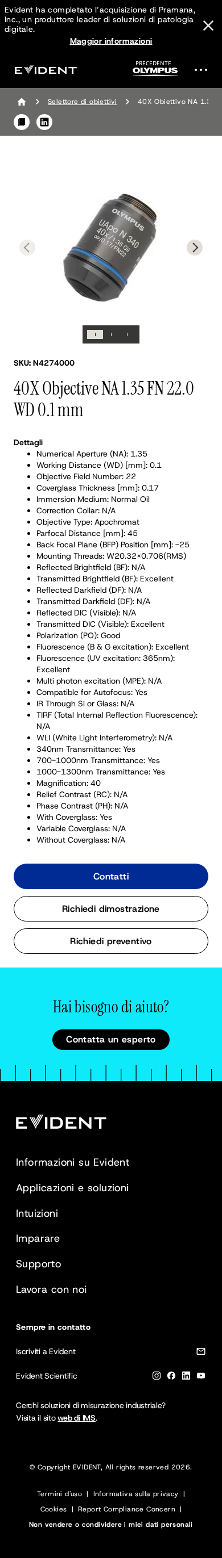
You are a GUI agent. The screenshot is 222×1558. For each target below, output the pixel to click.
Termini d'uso (59, 1493)
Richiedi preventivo (111, 941)
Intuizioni (37, 1213)
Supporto (38, 1264)
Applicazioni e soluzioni (72, 1188)
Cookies (53, 1509)
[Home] (21, 101)
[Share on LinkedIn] (44, 122)
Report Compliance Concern (126, 1509)
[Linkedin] (186, 1378)
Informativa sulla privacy (136, 1493)
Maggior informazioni (111, 41)
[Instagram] (156, 1378)
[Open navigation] (204, 69)
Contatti (111, 876)
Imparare (38, 1238)
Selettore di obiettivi (82, 101)
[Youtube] (201, 1378)
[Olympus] (155, 72)
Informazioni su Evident (72, 1162)
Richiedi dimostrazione (111, 909)
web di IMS (76, 1418)
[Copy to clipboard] (22, 122)
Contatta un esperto (111, 1039)
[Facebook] (171, 1378)
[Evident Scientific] (45, 69)
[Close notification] (208, 25)
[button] (111, 246)
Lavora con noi (51, 1289)
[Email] (201, 1353)
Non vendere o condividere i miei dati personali (111, 1524)
